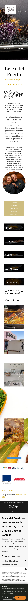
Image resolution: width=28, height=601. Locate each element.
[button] (25, 569)
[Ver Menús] (14, 227)
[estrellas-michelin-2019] (9, 468)
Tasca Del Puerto (7, 490)
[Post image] (15, 317)
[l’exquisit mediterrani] (22, 468)
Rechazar (7, 597)
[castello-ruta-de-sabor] (5, 468)
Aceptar (20, 597)
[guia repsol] (14, 468)
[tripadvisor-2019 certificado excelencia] (18, 468)
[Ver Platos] (14, 268)
